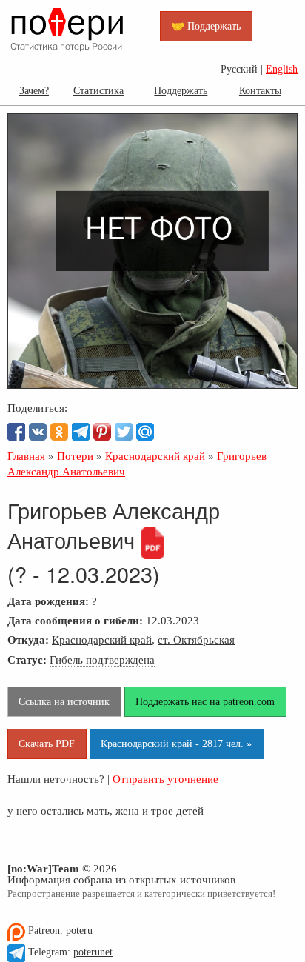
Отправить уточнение (165, 778)
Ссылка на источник (64, 701)
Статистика (98, 90)
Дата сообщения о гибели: (75, 620)
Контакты (260, 90)
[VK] (38, 432)
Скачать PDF (47, 743)
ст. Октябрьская (196, 639)
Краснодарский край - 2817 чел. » (176, 743)
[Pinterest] (102, 432)
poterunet (93, 952)
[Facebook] (16, 432)
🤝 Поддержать (206, 26)
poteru (79, 930)
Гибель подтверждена (102, 659)
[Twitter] (124, 432)
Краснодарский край (102, 639)
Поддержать (180, 90)
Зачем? (34, 90)
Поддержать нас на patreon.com (205, 701)
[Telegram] (81, 432)
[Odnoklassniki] (59, 432)
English (282, 69)
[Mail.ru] (145, 432)
